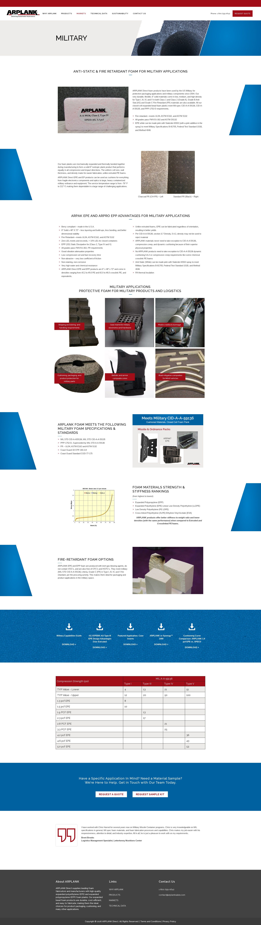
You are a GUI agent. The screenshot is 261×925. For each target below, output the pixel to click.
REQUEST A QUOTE (111, 794)
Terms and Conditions (150, 921)
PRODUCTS (114, 895)
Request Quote (242, 14)
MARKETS (113, 900)
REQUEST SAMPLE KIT (150, 794)
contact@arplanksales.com (172, 895)
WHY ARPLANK (116, 889)
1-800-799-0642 (166, 889)
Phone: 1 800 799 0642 (220, 14)
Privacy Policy (169, 921)
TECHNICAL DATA (117, 906)
